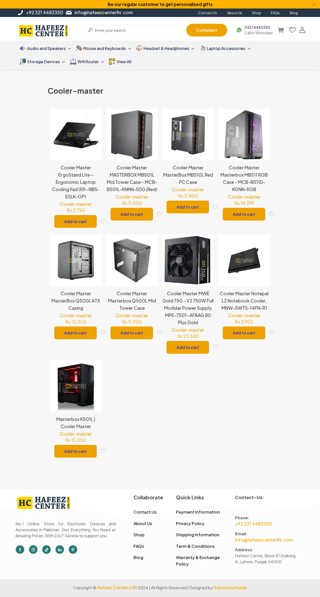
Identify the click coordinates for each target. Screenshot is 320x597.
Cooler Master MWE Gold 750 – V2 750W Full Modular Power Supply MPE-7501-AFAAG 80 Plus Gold (188, 308)
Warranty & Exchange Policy (198, 561)
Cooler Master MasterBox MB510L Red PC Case (188, 175)
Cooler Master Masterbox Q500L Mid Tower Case (132, 301)
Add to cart (75, 221)
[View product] (94, 126)
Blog (138, 557)
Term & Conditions (195, 546)
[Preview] (94, 148)
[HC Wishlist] (292, 30)
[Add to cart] (94, 115)
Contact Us (145, 512)
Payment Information (198, 512)
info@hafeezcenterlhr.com (103, 12)
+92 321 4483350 (44, 12)
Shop (139, 534)
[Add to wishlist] (94, 137)
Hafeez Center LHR (117, 587)
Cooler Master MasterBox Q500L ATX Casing (76, 301)
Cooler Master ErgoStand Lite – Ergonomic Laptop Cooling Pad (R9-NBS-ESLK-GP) (76, 182)
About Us (143, 523)
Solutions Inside (230, 587)
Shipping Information (198, 534)
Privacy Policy (190, 523)
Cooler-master (76, 204)
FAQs (139, 546)
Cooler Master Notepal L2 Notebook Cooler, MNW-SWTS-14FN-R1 (244, 301)
